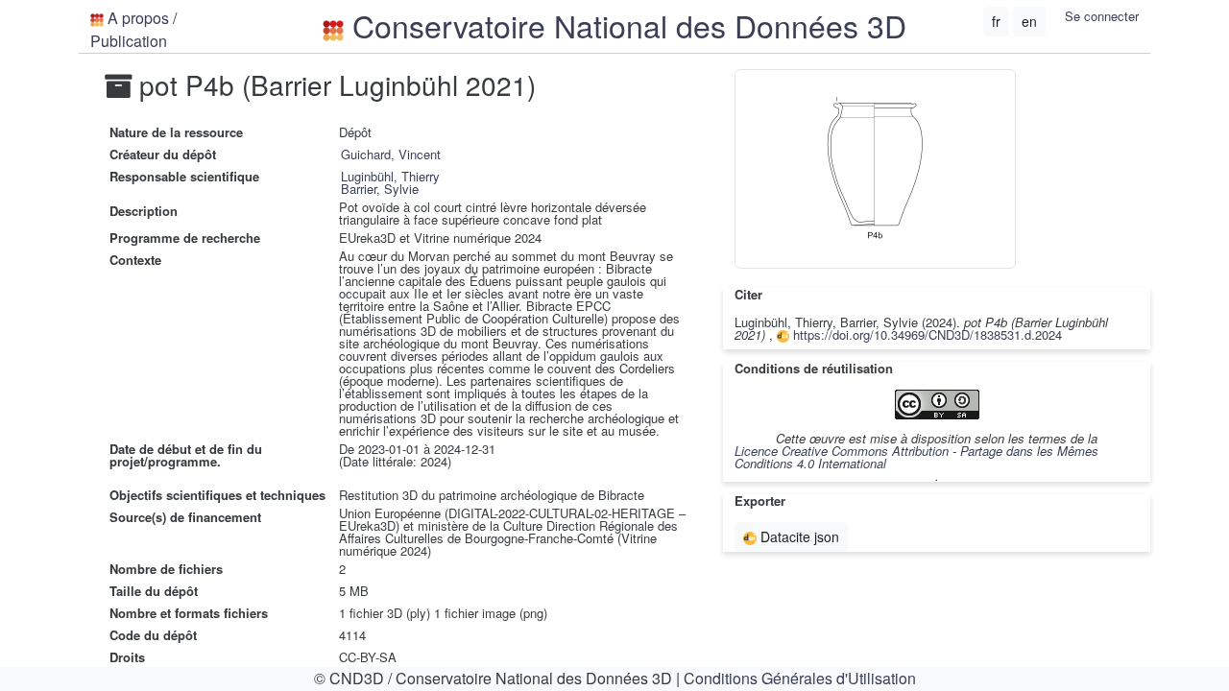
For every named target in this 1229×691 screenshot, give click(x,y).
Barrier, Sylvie (380, 188)
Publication (128, 41)
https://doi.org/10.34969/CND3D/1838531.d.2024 (925, 334)
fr (996, 21)
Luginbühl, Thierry (390, 176)
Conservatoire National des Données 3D (625, 25)
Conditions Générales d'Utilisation (800, 678)
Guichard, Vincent (391, 154)
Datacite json (798, 536)
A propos (138, 18)
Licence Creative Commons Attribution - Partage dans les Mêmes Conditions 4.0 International (916, 456)
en (1029, 21)
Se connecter (1102, 16)
